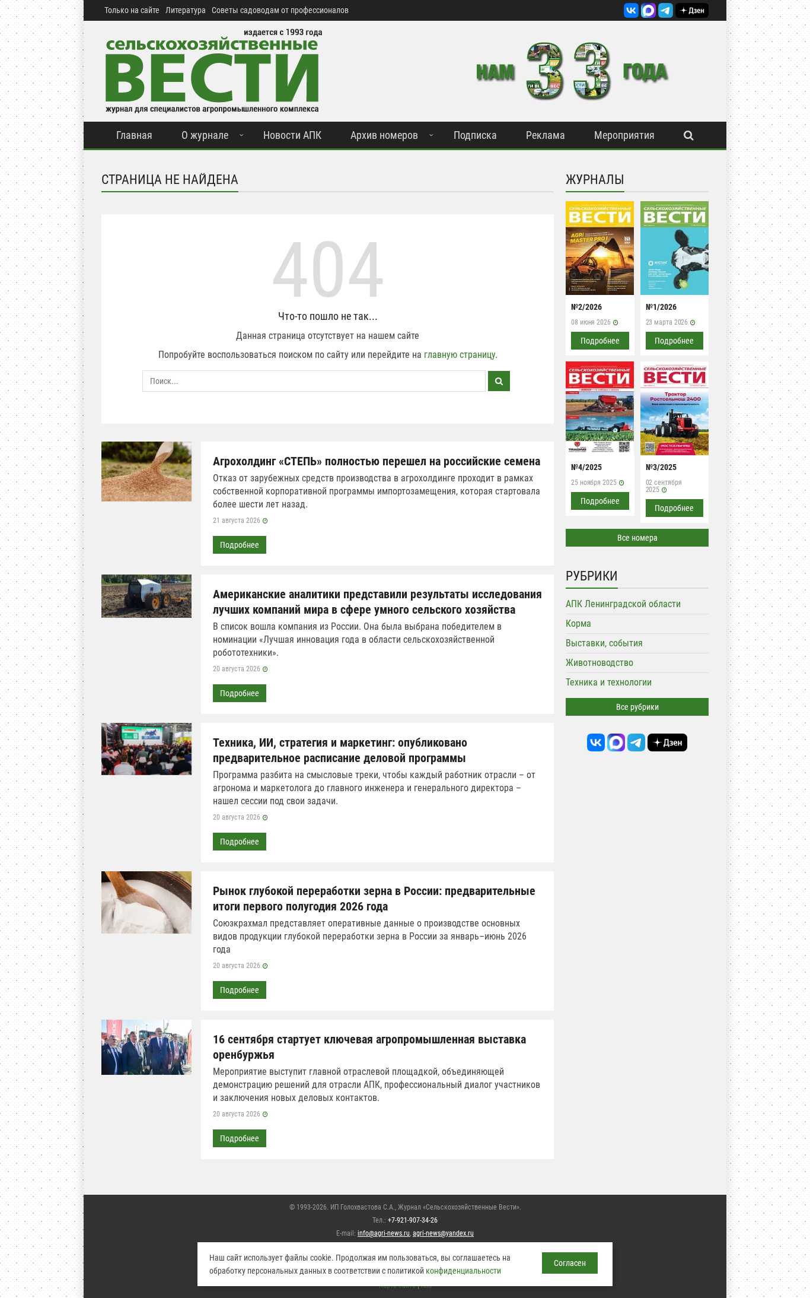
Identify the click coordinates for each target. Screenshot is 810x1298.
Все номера (637, 537)
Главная (134, 135)
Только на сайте (132, 10)
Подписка (475, 135)
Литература (185, 10)
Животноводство (599, 662)
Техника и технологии (609, 682)
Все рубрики (637, 707)
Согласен (570, 1263)
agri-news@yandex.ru (443, 1233)
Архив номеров (384, 135)
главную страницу (459, 354)
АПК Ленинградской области (623, 604)
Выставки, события (604, 643)
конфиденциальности (463, 1270)
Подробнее (239, 545)
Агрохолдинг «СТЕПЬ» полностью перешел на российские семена (376, 461)
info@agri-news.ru (384, 1233)
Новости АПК (292, 135)
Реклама (545, 135)
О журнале (204, 135)
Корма (578, 623)
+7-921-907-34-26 (413, 1220)
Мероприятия (624, 135)
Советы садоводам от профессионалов (280, 10)
